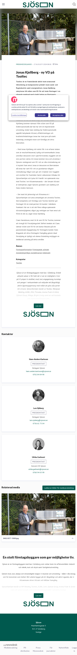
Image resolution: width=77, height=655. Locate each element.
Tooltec (19, 263)
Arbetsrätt (46, 253)
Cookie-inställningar (19, 115)
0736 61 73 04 (38, 423)
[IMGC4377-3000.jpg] (38, 514)
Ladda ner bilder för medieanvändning (59, 488)
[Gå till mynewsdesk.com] (10, 645)
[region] (38, 107)
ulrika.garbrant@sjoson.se (38, 469)
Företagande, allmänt (40, 249)
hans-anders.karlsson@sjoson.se (38, 371)
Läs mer (38, 306)
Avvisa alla (42, 115)
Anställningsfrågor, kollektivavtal (29, 253)
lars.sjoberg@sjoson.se (39, 420)
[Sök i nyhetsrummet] (74, 4)
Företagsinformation (24, 249)
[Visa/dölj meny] (3, 4)
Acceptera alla (58, 115)
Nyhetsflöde (64, 648)
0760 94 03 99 (38, 472)
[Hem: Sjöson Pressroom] (38, 4)
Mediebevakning (10, 648)
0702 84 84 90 (38, 374)
